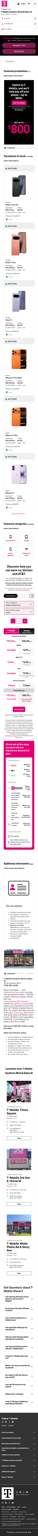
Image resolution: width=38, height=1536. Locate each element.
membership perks (12, 992)
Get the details (19, 103)
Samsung (18, 1012)
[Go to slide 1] (8, 148)
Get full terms (19, 110)
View (19, 1138)
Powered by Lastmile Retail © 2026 (19, 1532)
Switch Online (19, 51)
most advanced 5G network (16, 1001)
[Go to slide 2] (17, 148)
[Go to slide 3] (26, 148)
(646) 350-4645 (15, 1125)
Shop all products (19, 513)
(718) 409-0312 (15, 1262)
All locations (9, 61)
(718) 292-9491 (15, 1193)
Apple (10, 1012)
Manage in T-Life (19, 45)
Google (30, 1012)
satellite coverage (21, 1003)
